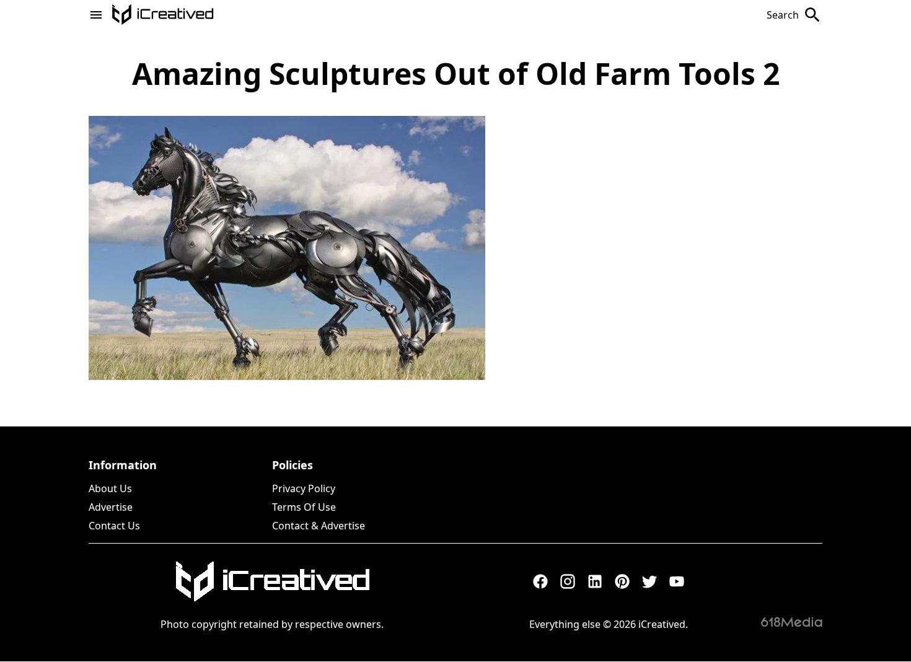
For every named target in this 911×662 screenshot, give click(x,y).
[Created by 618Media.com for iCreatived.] (791, 622)
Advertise (111, 507)
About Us (110, 488)
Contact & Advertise (318, 525)
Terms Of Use (304, 507)
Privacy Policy (303, 488)
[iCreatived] (272, 581)
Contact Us (114, 525)
